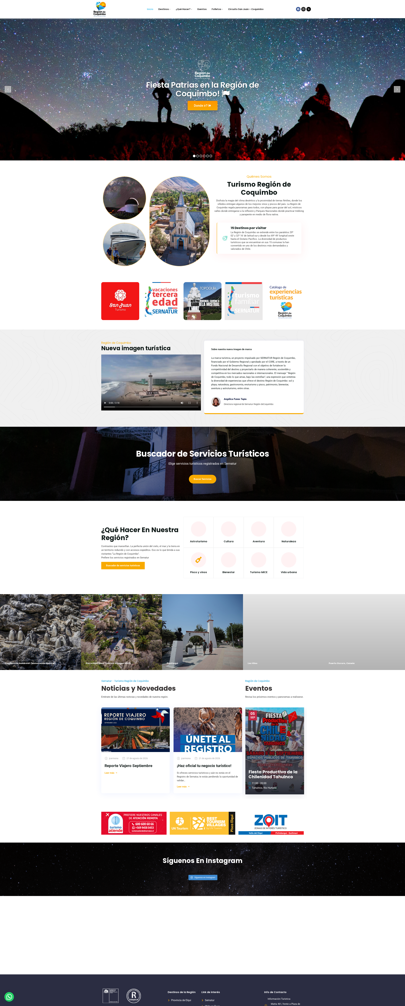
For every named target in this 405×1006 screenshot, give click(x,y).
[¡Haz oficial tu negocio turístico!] (208, 729)
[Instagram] (303, 9)
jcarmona (113, 758)
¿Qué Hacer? (183, 9)
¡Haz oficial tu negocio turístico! (204, 766)
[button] (9, 997)
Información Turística (279, 998)
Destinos (163, 9)
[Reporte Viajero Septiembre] (135, 729)
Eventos (202, 9)
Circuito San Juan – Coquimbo (246, 9)
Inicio (150, 9)
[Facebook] (298, 9)
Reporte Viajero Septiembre (128, 766)
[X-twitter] (308, 9)
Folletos (216, 9)
